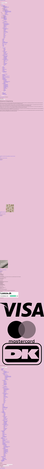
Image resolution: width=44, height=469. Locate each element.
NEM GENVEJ (4, 5)
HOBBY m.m (4, 55)
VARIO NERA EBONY (6, 84)
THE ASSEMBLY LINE (5, 71)
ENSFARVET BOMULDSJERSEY (8, 11)
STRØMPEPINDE (5, 88)
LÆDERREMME (5, 57)
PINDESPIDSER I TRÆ (6, 85)
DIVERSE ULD (5, 21)
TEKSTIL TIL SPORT (4, 44)
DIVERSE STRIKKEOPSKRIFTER (7, 81)
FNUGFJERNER (4, 75)
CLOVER (5, 89)
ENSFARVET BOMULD (6, 23)
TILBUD (2, 4)
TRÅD (4, 50)
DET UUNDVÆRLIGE (5, 59)
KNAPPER (5, 52)
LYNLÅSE (5, 53)
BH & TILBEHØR (5, 51)
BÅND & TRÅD (4, 47)
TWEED (3, 45)
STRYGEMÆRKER (5, 58)
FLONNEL (5, 33)
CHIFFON (5, 30)
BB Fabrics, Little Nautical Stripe (3, 269)
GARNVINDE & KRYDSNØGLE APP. (6, 76)
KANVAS (5, 17)
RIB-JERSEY (6, 12)
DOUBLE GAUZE (5, 31)
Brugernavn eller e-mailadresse (3, 464)
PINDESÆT (5, 87)
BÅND (4, 48)
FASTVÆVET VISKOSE (6, 32)
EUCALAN (4, 74)
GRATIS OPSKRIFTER (6, 82)
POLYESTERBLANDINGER (5, 42)
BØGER (3, 66)
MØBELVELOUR (5, 19)
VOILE (4, 27)
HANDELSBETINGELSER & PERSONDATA (4, 281)
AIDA (3, 92)
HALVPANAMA (5, 16)
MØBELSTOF (5, 18)
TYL (4, 38)
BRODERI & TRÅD (3, 91)
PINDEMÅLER (4, 78)
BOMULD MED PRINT (6, 24)
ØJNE (4, 65)
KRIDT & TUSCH (5, 61)
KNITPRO (5, 90)
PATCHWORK (5, 26)
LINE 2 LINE (4, 68)
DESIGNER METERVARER (6, 7)
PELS (4, 36)
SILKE (4, 37)
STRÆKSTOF (4, 373)
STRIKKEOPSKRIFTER (5, 79)
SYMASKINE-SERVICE (2, 284)
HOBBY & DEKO (5, 56)
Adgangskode (1, 465)
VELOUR (3, 46)
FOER (4, 34)
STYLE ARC (4, 70)
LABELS (4, 60)
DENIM (3, 39)
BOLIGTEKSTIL (4, 15)
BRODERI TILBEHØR (5, 94)
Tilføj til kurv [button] (1, 215)
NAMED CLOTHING (5, 69)
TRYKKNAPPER (5, 54)
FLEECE (3, 40)
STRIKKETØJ (3, 73)
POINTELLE (6, 13)
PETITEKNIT (5, 80)
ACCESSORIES (5, 6)
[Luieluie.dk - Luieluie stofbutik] (2, 0)
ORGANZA (5, 35)
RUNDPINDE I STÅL (6, 86)
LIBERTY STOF (5, 25)
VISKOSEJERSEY (6, 14)
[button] (1, 12)
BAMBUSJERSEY (6, 10)
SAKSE (4, 62)
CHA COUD (4, 67)
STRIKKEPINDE (4, 83)
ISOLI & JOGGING (5, 9)
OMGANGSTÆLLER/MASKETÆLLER (6, 77)
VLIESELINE (5, 64)
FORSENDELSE (1, 283)
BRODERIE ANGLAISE (6, 28)
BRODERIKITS (4, 93)
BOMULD (3, 22)
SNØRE (4, 49)
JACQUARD (4, 41)
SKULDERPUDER (5, 63)
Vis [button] (0, 212)
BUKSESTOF (5, 29)
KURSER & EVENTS (2, 282)
